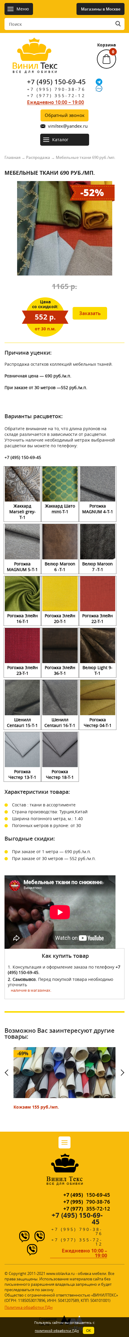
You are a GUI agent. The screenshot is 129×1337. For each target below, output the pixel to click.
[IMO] (99, 88)
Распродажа (38, 157)
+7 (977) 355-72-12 (56, 95)
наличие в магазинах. (31, 990)
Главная (12, 157)
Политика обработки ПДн (28, 1307)
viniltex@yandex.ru (68, 126)
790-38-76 (86, 1201)
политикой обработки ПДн (57, 1330)
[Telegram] (99, 82)
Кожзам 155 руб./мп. (36, 1107)
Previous (9, 1072)
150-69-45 (86, 1194)
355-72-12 (86, 1208)
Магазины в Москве (100, 9)
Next (120, 1072)
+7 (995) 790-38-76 (56, 89)
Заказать (90, 313)
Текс (35, 67)
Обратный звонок (65, 115)
